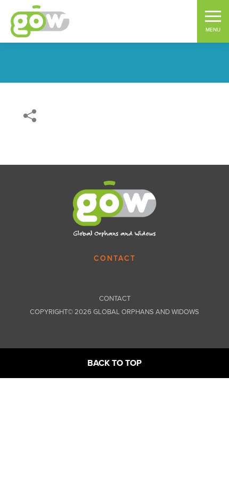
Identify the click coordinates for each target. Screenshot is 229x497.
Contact (115, 258)
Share (29, 115)
